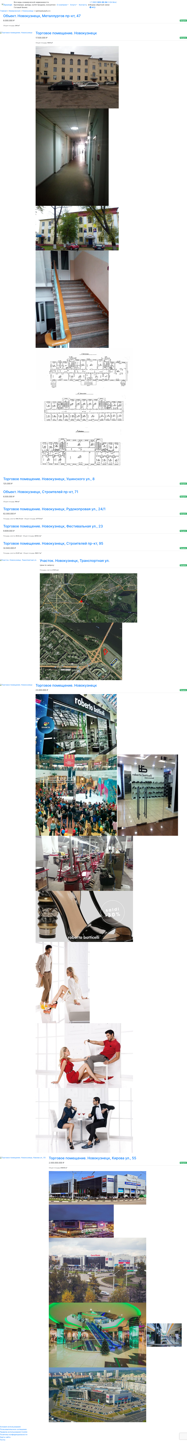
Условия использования (10, 1427)
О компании (62, 5)
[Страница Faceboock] (90, 7)
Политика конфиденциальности (13, 1434)
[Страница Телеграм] (92, 7)
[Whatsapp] (94, 7)
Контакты (83, 5)
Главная (3, 11)
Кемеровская (14, 11)
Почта (2, 1440)
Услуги (73, 5)
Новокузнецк (27, 11)
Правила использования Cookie (13, 1432)
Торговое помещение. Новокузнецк (66, 33)
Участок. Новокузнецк (75, 561)
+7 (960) (103, 2)
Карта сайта (5, 1437)
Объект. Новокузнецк (42, 16)
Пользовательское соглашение (13, 1429)
